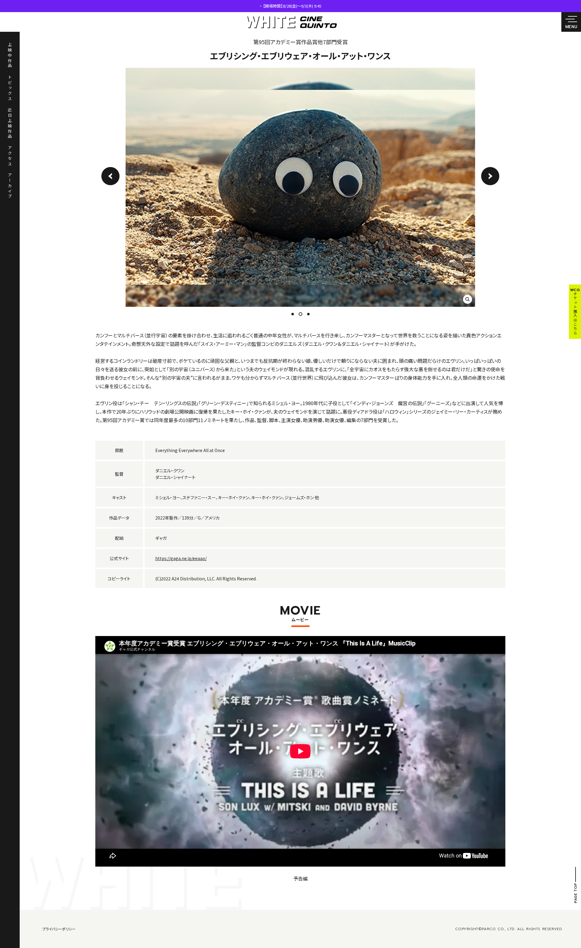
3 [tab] (309, 314)
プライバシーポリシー (59, 928)
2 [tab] (300, 314)
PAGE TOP (575, 893)
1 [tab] (292, 314)
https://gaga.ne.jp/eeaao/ (181, 558)
